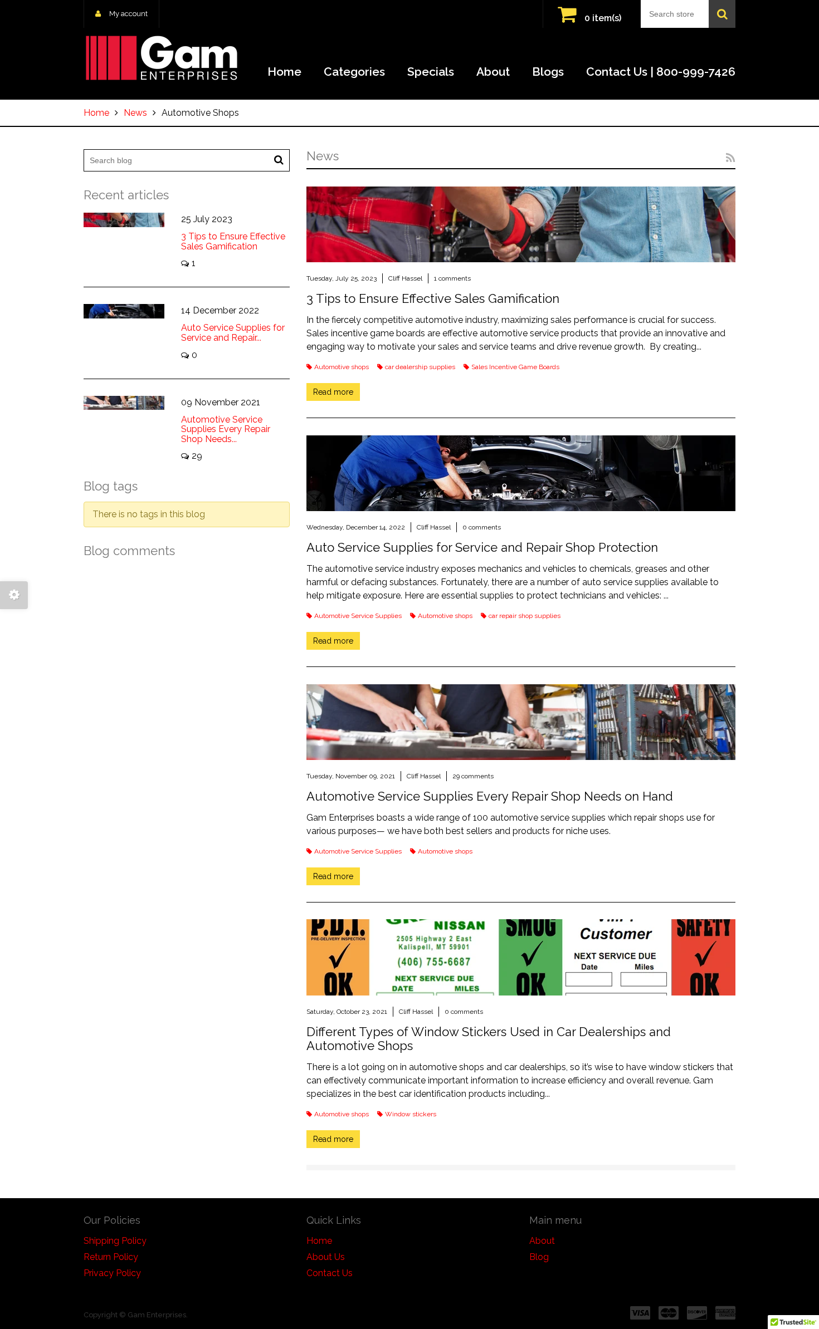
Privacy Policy (112, 1273)
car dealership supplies (420, 367)
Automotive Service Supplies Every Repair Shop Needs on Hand (489, 796)
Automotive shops (341, 367)
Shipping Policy (115, 1240)
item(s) (602, 18)
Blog (539, 1257)
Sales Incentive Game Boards (515, 367)
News (135, 112)
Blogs (548, 72)
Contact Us (329, 1273)
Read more (333, 392)
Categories (354, 72)
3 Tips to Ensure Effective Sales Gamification (432, 298)
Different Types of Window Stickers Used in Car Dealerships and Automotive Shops (488, 1038)
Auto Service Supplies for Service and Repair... (233, 332)
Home (284, 72)
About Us (325, 1257)
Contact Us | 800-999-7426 (660, 72)
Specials (430, 72)
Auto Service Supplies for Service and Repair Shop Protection (482, 547)
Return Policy (111, 1257)
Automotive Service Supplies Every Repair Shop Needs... (225, 429)
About (493, 72)
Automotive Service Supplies (358, 616)
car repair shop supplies (524, 616)
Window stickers (410, 1114)
